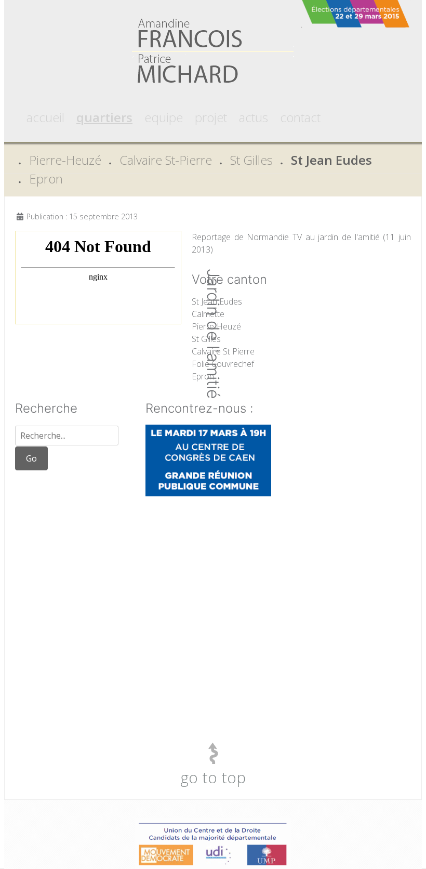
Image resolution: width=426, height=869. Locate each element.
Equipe (163, 117)
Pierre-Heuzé (65, 159)
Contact (300, 117)
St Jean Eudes (331, 159)
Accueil (45, 117)
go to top (213, 777)
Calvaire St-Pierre (165, 159)
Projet (211, 117)
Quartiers (104, 117)
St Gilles (251, 159)
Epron (46, 178)
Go (31, 458)
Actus (253, 117)
